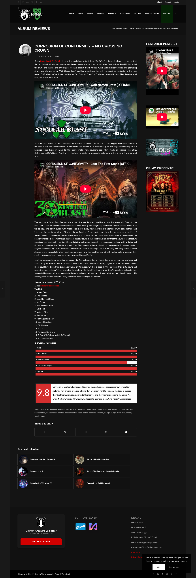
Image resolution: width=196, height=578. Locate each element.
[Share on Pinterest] (106, 432)
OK (158, 567)
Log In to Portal (41, 542)
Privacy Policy (137, 558)
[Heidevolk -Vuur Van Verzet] (2, 289)
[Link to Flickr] (41, 2)
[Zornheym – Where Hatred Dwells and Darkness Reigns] (193, 289)
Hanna (56, 56)
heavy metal (91, 409)
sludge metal (116, 413)
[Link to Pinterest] (36, 2)
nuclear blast (39, 413)
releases (92, 413)
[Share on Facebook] (45, 432)
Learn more (174, 567)
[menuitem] (159, 2)
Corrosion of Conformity (51, 61)
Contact (168, 2)
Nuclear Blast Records (49, 286)
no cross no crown (125, 409)
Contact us (136, 553)
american (62, 409)
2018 (42, 409)
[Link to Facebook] (18, 2)
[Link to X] (23, 2)
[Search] (176, 14)
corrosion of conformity (75, 409)
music (114, 409)
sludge (107, 413)
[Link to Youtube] (27, 2)
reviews (100, 413)
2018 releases (51, 409)
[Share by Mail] (126, 432)
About (159, 2)
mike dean (107, 409)
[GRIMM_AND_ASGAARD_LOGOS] (30, 14)
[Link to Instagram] (32, 2)
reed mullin (83, 413)
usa (123, 413)
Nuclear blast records (55, 413)
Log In (176, 2)
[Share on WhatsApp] (85, 432)
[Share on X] (65, 432)
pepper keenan (71, 413)
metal (99, 409)
